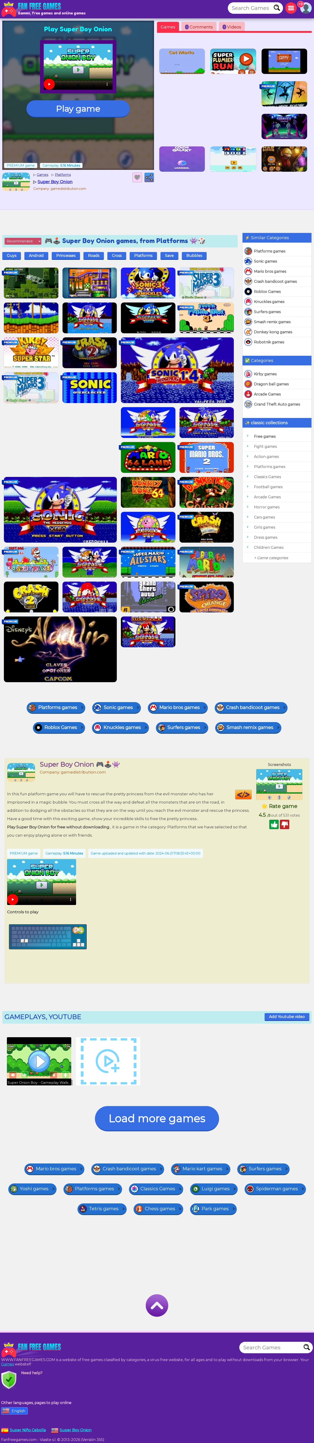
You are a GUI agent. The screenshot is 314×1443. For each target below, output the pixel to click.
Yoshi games (34, 1188)
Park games (215, 1208)
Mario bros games (270, 271)
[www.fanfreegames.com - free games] (32, 1350)
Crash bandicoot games (275, 281)
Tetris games (104, 1208)
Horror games (267, 507)
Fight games (265, 446)
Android (36, 255)
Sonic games (265, 261)
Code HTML (251, 794)
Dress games (265, 537)
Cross (117, 255)
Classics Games (267, 477)
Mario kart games (202, 1168)
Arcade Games (267, 394)
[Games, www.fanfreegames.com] (32, 9)
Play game (78, 109)
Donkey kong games (273, 332)
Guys (11, 255)
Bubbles (194, 255)
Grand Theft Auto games (277, 404)
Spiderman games (277, 1188)
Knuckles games (269, 302)
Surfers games (267, 312)
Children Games (268, 547)
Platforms (143, 255)
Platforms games (269, 251)
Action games (266, 456)
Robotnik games (269, 342)
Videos (232, 27)
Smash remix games (272, 322)
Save (169, 255)
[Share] (149, 177)
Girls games (264, 527)
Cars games (264, 517)
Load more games (157, 1118)
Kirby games (265, 374)
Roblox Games (267, 291)
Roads (93, 255)
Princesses (65, 255)
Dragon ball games (271, 384)
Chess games (160, 1208)
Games (168, 27)
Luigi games (216, 1188)
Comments (199, 27)
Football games (268, 487)
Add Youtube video (287, 1016)
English (18, 1411)
